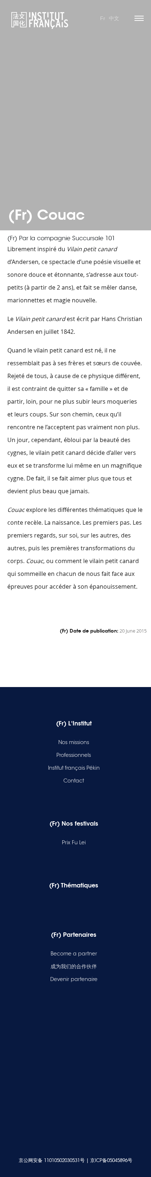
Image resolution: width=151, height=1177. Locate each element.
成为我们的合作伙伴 (74, 966)
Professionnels (73, 755)
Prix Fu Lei (74, 842)
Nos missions (73, 742)
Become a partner (74, 953)
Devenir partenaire (73, 979)
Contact (73, 780)
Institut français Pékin (74, 768)
